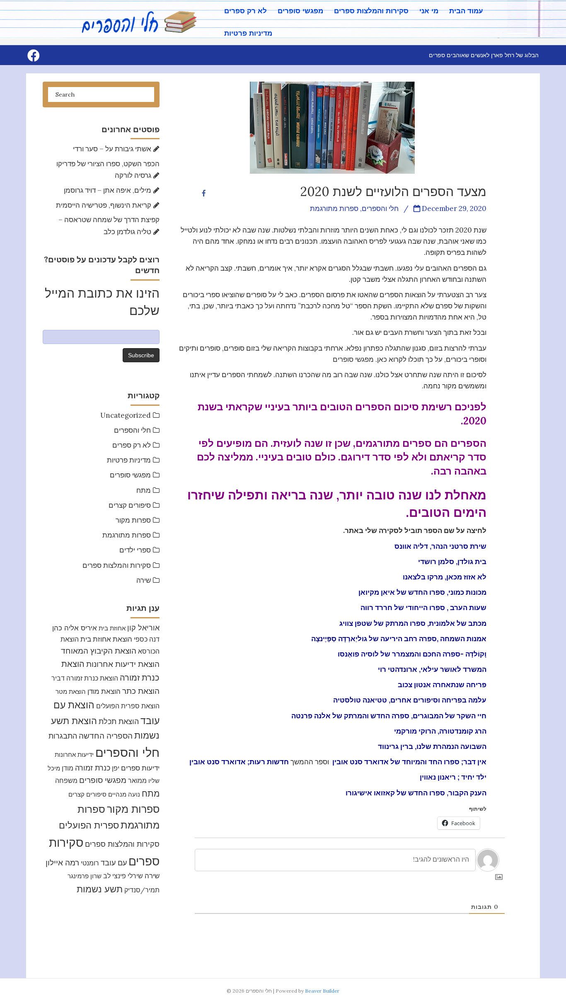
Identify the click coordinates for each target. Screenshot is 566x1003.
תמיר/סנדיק (142, 890)
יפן (115, 768)
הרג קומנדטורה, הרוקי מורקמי (440, 731)
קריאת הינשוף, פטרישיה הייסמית (103, 205)
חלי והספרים (132, 430)
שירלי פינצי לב (123, 876)
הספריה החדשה (106, 735)
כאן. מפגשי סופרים (360, 359)
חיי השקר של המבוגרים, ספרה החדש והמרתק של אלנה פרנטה (388, 715)
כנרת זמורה (92, 768)
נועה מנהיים (124, 794)
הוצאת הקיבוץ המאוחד (98, 651)
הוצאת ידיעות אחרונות (123, 664)
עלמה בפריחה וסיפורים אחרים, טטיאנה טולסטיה (409, 700)
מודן (67, 768)
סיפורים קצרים (130, 505)
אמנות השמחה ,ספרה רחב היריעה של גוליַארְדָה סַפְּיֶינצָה (398, 638)
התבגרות (62, 736)
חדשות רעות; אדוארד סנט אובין (239, 761)
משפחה (66, 780)
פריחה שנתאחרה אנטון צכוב (442, 684)
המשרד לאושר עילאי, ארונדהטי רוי (432, 669)
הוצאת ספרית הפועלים (128, 706)
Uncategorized (125, 415)
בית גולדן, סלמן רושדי (452, 561)
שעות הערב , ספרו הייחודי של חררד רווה (423, 607)
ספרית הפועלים (89, 825)
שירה (143, 580)
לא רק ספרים (245, 11)
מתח (143, 490)
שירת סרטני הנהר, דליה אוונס (440, 546)
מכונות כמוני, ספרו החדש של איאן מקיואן (422, 592)
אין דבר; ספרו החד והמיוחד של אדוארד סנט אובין (409, 761)
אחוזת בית (112, 628)
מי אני (428, 11)
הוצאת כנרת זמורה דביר (84, 678)
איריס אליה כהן (74, 627)
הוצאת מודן (104, 691)
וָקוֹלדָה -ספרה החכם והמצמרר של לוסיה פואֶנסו (412, 654)
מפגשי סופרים (300, 11)
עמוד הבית (466, 11)
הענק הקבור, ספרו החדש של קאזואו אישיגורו (416, 792)
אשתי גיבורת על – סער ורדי (112, 148)
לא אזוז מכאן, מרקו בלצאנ (445, 576)
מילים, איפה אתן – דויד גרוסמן (107, 190)
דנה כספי (147, 639)
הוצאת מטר (71, 691)
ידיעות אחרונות (74, 754)
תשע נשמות (100, 889)
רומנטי (90, 863)
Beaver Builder (322, 991)
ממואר (137, 780)
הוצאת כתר (141, 691)
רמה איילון (62, 862)
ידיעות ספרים (140, 768)
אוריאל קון (143, 627)
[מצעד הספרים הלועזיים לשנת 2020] (332, 126)
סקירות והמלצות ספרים (371, 11)
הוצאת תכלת (119, 721)
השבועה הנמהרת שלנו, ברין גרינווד (432, 746)
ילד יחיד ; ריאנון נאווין (453, 777)
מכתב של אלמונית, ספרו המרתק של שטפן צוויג (412, 623)
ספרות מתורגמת (126, 535)
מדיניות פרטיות (248, 33)
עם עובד (114, 862)
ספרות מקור (133, 520)
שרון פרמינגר (85, 876)
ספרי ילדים (135, 550)
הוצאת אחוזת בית (106, 639)
